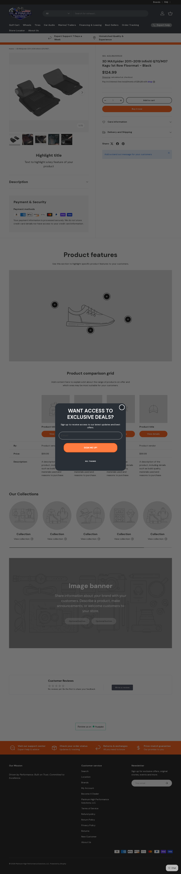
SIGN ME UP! (90, 447)
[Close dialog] (121, 407)
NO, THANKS (90, 461)
